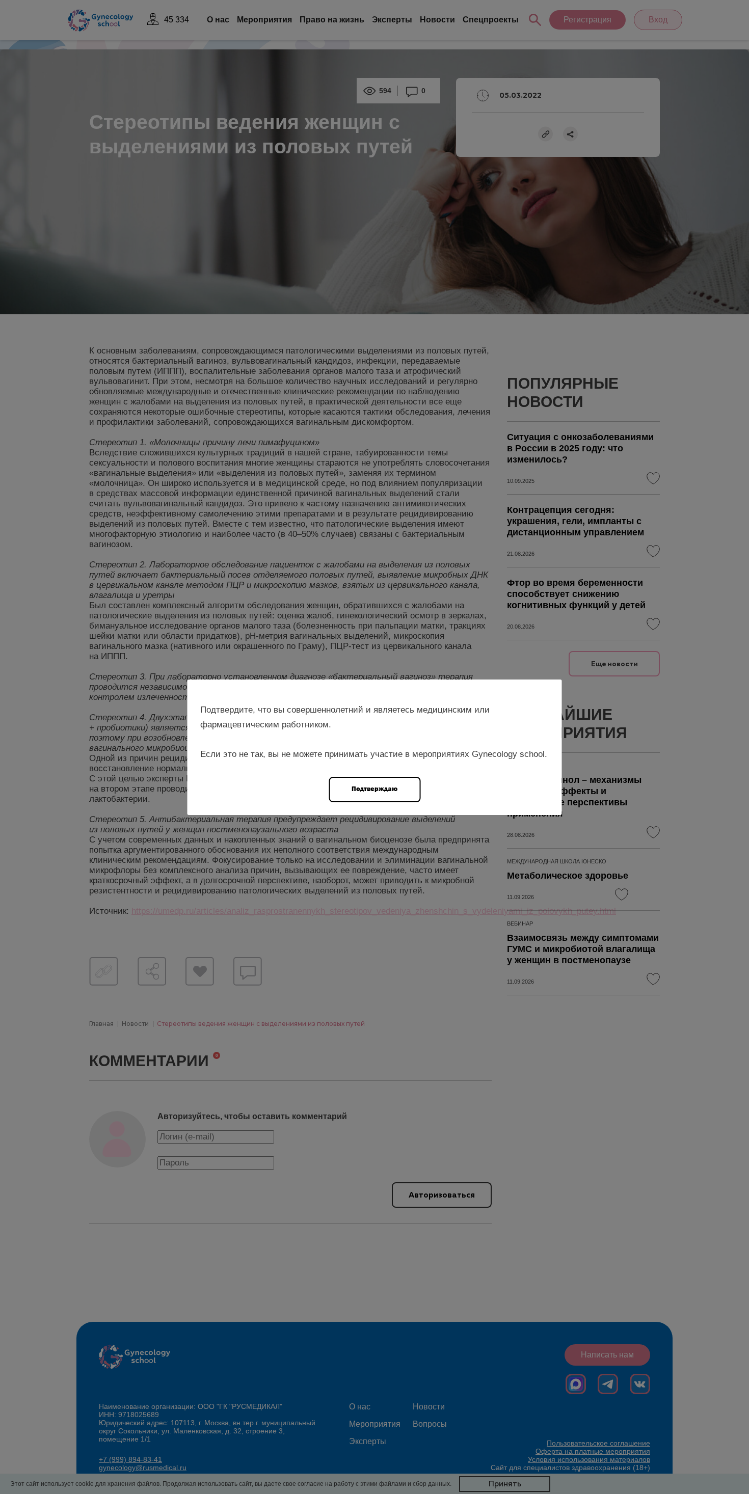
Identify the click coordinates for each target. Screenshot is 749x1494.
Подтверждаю (374, 789)
